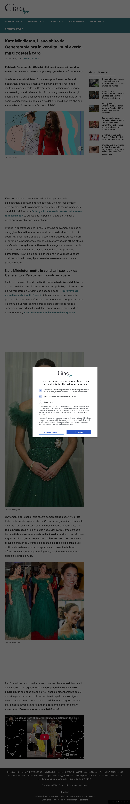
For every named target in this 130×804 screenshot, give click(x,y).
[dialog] (65, 402)
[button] (65, 402)
